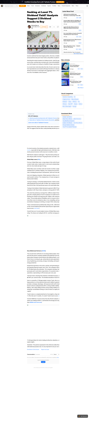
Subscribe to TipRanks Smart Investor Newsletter (42, 120)
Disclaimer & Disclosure (33, 349)
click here (36, 208)
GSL (39, 159)
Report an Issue (45, 349)
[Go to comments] (58, 27)
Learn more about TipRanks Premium (38, 122)
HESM (43, 250)
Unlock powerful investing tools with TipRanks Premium (44, 118)
